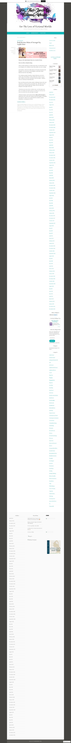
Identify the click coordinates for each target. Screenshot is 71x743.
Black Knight (52, 80)
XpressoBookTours (52, 501)
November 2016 (52, 248)
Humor (43, 106)
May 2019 (51, 172)
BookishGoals (51, 405)
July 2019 (51, 167)
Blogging (51, 377)
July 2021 (50, 107)
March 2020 (51, 147)
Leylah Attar (19, 108)
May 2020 (51, 142)
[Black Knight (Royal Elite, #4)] (59, 82)
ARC (50, 362)
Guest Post (51, 440)
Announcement (52, 357)
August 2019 (51, 165)
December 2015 (52, 276)
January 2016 (51, 273)
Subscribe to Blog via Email (55, 329)
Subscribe (52, 340)
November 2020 (52, 127)
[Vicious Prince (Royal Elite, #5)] (59, 79)
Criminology (51, 425)
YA (49, 503)
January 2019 (51, 182)
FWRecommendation (36, 106)
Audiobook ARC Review (53, 367)
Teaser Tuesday (52, 488)
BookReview (36, 105)
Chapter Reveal (52, 412)
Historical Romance (53, 443)
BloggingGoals (52, 380)
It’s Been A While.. (31, 532)
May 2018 (51, 203)
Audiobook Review (52, 370)
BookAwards (51, 402)
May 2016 (51, 263)
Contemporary (20, 106)
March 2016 (51, 268)
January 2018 (51, 213)
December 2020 (52, 124)
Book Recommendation (53, 395)
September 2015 (52, 283)
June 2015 (51, 291)
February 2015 (51, 301)
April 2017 (51, 235)
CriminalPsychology (53, 423)
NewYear (51, 463)
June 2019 (51, 170)
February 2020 (52, 150)
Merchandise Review (53, 453)
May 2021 (51, 112)
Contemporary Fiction (27, 106)
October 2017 (51, 220)
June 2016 (11, 687)
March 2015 (51, 298)
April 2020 (51, 145)
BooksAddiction (52, 407)
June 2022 (51, 102)
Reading (38, 108)
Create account (52, 40)
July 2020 (51, 137)
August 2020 (51, 135)
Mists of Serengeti (29, 108)
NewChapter (51, 460)
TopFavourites (52, 493)
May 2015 (51, 293)
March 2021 (51, 117)
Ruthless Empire (53, 73)
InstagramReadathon (53, 448)
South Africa (23, 109)
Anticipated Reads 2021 (53, 360)
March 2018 (51, 208)
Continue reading (21, 101)
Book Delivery (31, 105)
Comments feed (52, 48)
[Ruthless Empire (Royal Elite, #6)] (59, 75)
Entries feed (51, 45)
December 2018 (52, 185)
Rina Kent (51, 67)
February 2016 (52, 271)
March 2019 (51, 177)
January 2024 (51, 94)
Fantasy (50, 433)
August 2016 (11, 682)
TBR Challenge (52, 486)
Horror (50, 445)
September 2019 (52, 162)
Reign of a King (52, 66)
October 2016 (51, 250)
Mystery (35, 108)
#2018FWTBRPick (23, 104)
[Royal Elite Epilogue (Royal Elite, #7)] (59, 71)
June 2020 (51, 140)
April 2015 (51, 296)
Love (25, 108)
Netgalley (51, 458)
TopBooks (51, 491)
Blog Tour (26, 105)
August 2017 (51, 225)
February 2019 (52, 180)
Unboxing (51, 496)
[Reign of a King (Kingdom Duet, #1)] (59, 68)
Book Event (51, 390)
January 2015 (51, 303)
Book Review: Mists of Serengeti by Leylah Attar (29, 43)
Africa (23, 105)
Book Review (20, 40)
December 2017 (52, 215)
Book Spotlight (52, 400)
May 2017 (51, 233)
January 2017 (51, 243)
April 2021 (51, 114)
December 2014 (52, 306)
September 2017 (52, 223)
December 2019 (52, 155)
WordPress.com (52, 50)
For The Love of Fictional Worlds (35, 26)
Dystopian (51, 428)
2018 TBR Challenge (37, 104)
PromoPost (51, 465)
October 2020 (11, 556)
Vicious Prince (52, 77)
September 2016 (52, 253)
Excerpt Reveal (52, 430)
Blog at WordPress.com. (35, 741)
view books (59, 326)
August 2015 (51, 286)
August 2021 (51, 104)
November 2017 (52, 218)
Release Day (42, 108)
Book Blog (51, 387)
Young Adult (51, 506)
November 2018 (52, 187)
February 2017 (51, 240)
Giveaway (51, 438)
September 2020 (52, 132)
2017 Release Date (30, 104)
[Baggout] (30, 536)
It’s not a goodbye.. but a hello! (33, 525)
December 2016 (52, 245)
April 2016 (51, 266)
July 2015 (50, 288)
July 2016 (50, 258)
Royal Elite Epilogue (53, 69)
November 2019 (52, 157)
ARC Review (51, 365)
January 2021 (51, 122)
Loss (23, 108)
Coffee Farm (41, 105)
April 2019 (51, 175)
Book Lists (51, 392)
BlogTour (51, 382)
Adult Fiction (19, 105)
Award (50, 372)
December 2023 (52, 97)
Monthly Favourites (52, 455)
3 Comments (19, 110)
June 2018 (51, 200)
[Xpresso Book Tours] (54, 553)
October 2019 (51, 160)
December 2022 (52, 99)
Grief (41, 106)
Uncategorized (52, 498)
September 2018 (52, 192)
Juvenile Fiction (52, 450)
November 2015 (52, 278)
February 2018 (52, 210)
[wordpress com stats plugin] (47, 515)
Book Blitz (51, 385)
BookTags (51, 410)
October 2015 (51, 281)
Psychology (51, 468)
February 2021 (52, 119)
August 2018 (51, 195)
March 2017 (51, 238)
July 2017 (50, 228)
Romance (19, 109)
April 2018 (51, 205)
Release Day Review (52, 478)
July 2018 (50, 198)
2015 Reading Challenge (54, 321)
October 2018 (51, 190)
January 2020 (51, 152)
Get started (43, 1)
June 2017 (51, 230)
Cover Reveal (51, 420)
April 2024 (51, 92)
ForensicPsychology (53, 435)
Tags (50, 483)
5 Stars (43, 104)
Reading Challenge (52, 473)
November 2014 (52, 308)
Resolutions (51, 481)
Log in (50, 42)
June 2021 (51, 109)
